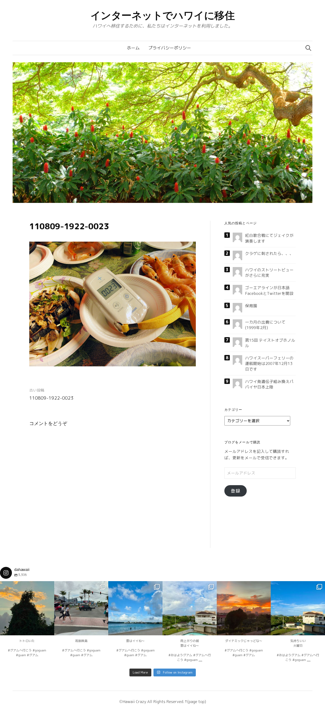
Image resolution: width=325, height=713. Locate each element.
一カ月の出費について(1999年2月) (265, 324)
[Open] (27, 608)
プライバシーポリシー (169, 48)
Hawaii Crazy (134, 701)
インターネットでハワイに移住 (162, 15)
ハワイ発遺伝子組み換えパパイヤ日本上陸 (269, 384)
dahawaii (27, 585)
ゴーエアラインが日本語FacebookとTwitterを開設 (269, 290)
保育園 (251, 305)
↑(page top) (195, 701)
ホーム (133, 48)
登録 (235, 491)
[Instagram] (48, 629)
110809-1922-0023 (51, 398)
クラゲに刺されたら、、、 (269, 253)
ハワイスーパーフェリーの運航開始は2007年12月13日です (269, 363)
